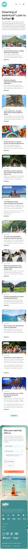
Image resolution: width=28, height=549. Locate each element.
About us (4, 526)
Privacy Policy (17, 546)
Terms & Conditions (6, 546)
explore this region (16, 119)
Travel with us (5, 523)
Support (4, 529)
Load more (14, 415)
